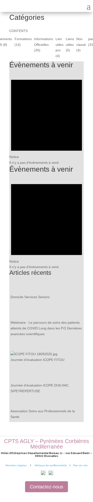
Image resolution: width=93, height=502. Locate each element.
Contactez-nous (46, 486)
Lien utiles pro (59, 44)
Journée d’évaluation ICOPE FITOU (37, 360)
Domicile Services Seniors (30, 297)
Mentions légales (16, 465)
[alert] (46, 118)
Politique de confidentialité (51, 465)
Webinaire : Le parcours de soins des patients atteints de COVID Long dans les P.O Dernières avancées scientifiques (46, 328)
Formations (23, 39)
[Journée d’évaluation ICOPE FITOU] (33, 354)
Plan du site (80, 465)
